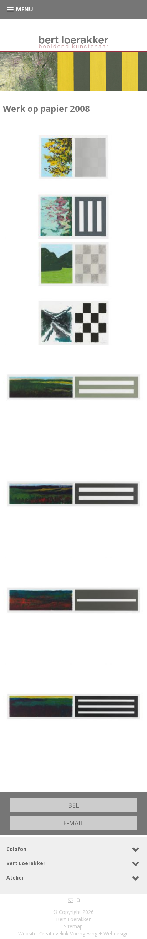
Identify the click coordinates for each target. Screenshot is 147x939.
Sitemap (73, 926)
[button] (20, 9)
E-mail (73, 823)
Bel (73, 805)
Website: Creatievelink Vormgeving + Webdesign (73, 933)
